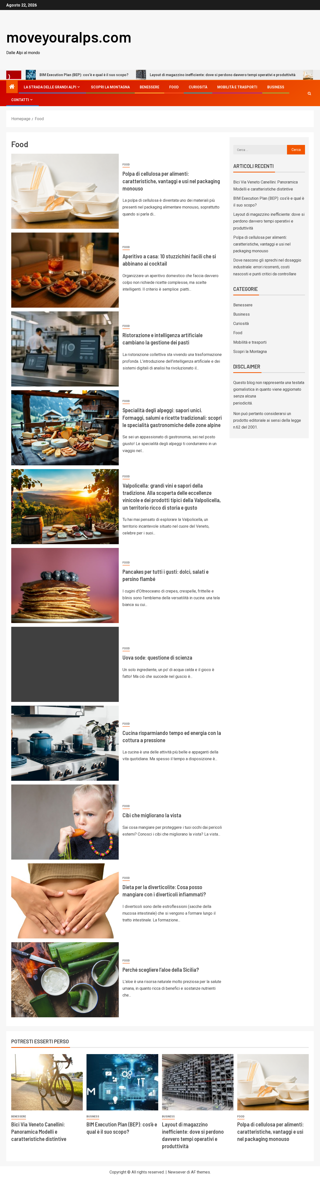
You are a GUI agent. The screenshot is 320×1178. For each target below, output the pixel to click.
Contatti (20, 100)
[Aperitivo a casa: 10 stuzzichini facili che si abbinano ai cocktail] (65, 270)
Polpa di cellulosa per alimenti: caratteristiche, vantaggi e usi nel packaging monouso (171, 180)
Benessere (149, 87)
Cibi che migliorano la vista (151, 815)
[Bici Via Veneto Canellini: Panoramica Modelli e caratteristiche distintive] (47, 1082)
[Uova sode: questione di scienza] (65, 664)
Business (275, 87)
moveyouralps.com (68, 37)
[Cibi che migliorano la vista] (65, 822)
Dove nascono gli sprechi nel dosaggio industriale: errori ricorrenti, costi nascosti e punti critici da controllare (267, 267)
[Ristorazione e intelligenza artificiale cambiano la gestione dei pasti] (65, 348)
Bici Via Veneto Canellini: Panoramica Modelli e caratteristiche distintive (38, 1131)
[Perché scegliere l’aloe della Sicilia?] (65, 979)
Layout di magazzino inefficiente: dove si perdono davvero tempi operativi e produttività (179, 75)
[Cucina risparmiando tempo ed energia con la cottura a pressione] (65, 743)
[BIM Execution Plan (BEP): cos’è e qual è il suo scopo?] (122, 1082)
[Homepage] (12, 87)
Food (174, 87)
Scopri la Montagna (110, 87)
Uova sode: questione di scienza (157, 657)
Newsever (177, 1172)
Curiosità (198, 87)
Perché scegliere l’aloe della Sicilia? (160, 969)
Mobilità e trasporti (237, 87)
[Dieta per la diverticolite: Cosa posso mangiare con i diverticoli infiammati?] (65, 900)
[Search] (309, 93)
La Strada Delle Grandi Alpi (50, 87)
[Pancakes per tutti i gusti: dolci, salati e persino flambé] (65, 585)
